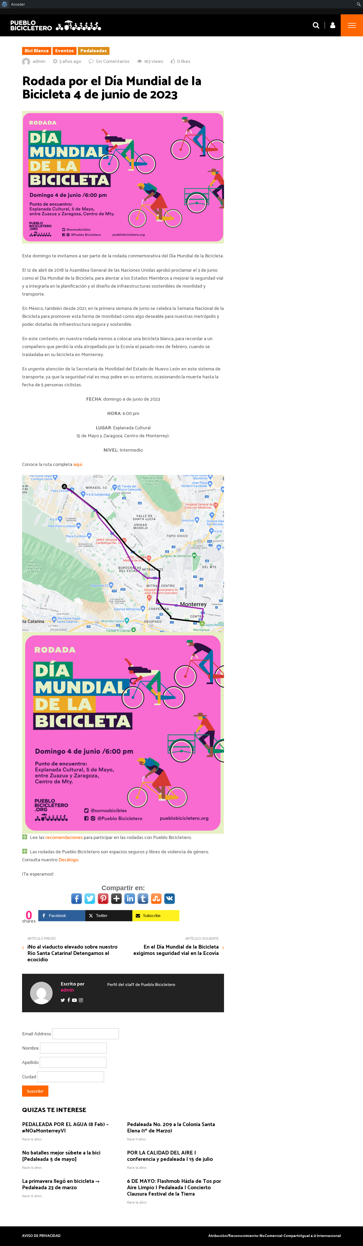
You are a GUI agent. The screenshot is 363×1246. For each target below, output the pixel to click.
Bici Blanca (37, 51)
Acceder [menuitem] (18, 4)
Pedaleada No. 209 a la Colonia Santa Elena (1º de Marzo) (171, 1127)
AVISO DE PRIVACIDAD (41, 1236)
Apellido (30, 1062)
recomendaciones (64, 838)
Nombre (30, 1048)
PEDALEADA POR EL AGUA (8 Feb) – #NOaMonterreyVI (65, 1127)
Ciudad (29, 1077)
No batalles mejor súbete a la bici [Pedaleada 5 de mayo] (61, 1156)
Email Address (36, 1034)
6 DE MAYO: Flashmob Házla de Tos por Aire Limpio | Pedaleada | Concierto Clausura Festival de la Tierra (174, 1188)
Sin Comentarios (112, 62)
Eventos (64, 51)
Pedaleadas (94, 51)
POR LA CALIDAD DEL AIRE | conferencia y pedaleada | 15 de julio (170, 1156)
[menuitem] (4, 4)
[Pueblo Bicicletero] (56, 31)
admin (39, 62)
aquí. (78, 465)
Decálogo (68, 860)
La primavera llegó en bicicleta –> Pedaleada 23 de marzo (61, 1184)
